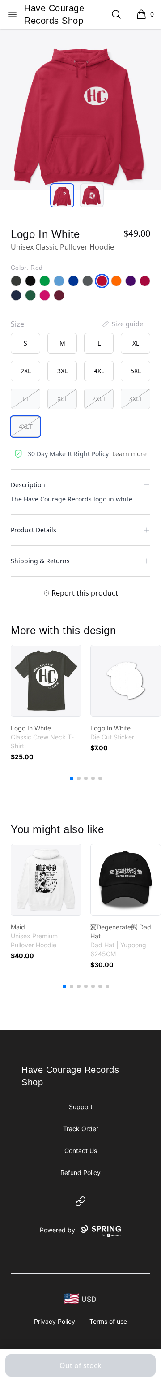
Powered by (57, 1230)
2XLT (99, 398)
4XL (99, 371)
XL (135, 343)
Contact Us (80, 1150)
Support (81, 1106)
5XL (136, 371)
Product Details (33, 530)
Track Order (80, 1128)
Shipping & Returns (40, 561)
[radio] (25, 343)
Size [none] (17, 324)
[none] (122, 324)
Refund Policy (80, 1172)
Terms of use (108, 1321)
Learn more (129, 453)
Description (28, 484)
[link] (46, 680)
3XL (62, 371)
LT (25, 398)
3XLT (136, 398)
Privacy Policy (54, 1321)
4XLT (26, 426)
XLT (62, 398)
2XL (26, 371)
